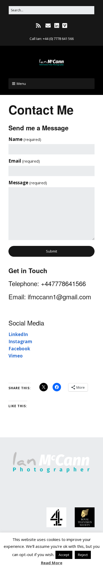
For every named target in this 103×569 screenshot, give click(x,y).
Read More (51, 562)
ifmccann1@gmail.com (59, 296)
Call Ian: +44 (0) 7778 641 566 (52, 38)
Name (24, 139)
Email (24, 161)
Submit (51, 251)
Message (27, 183)
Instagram (20, 341)
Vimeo (15, 356)
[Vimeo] (64, 25)
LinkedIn (18, 334)
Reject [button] (83, 554)
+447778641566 (63, 283)
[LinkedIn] (56, 25)
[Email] (48, 25)
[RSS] (39, 25)
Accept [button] (64, 554)
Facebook (19, 349)
